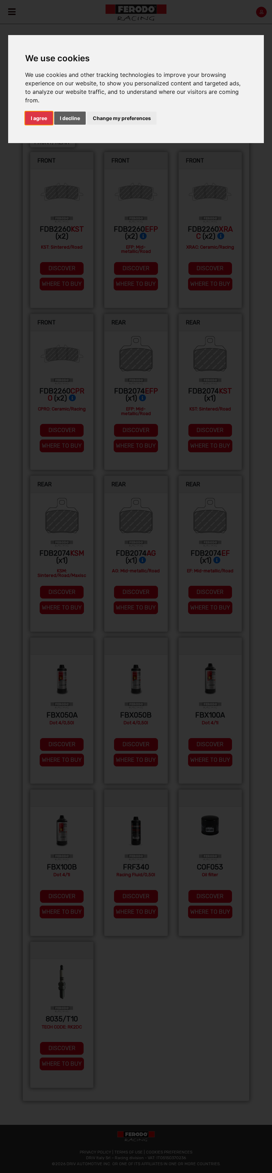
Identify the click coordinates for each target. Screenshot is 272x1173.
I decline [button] (70, 118)
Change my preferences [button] (122, 118)
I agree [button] (39, 118)
